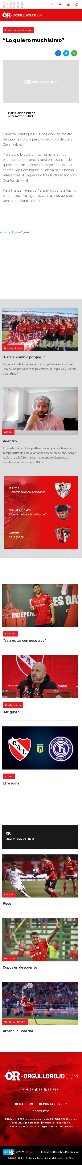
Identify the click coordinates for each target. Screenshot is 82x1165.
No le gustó (16, 537)
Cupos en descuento (20, 967)
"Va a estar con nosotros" (24, 640)
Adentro (10, 441)
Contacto (41, 1111)
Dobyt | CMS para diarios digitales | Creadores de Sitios (46, 1158)
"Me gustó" (12, 712)
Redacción (24, 1104)
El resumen (12, 783)
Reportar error (53, 1104)
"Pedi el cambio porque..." (24, 357)
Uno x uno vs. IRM (20, 839)
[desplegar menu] (77, 15)
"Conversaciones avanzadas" (28, 492)
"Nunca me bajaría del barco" (27, 514)
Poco (7, 904)
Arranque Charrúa (18, 1031)
